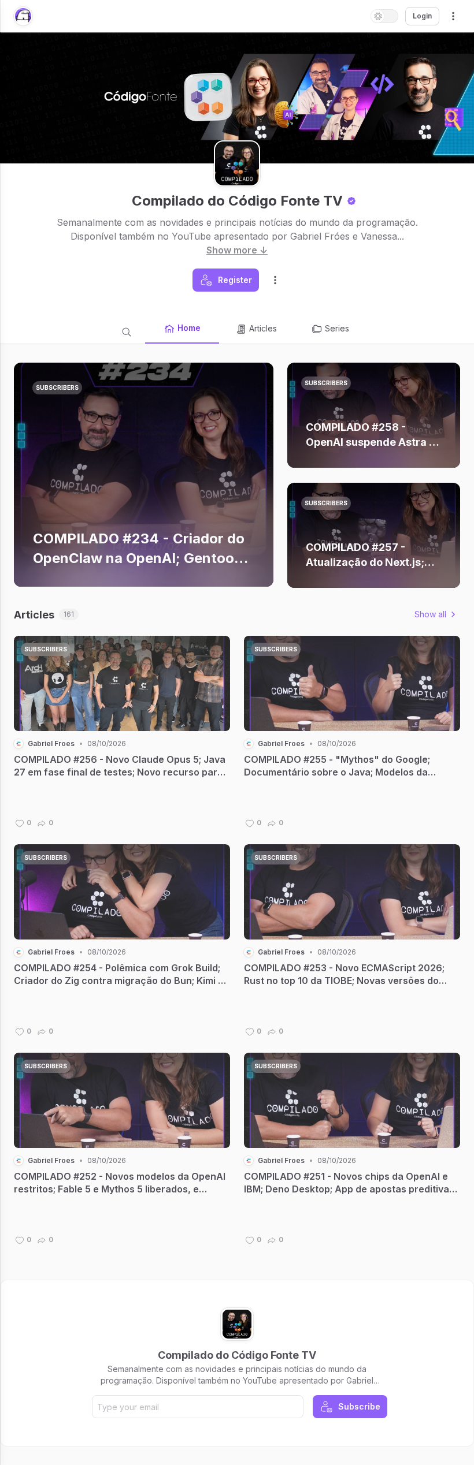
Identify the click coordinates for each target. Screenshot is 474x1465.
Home (189, 328)
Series (337, 328)
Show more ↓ (237, 250)
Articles (263, 328)
